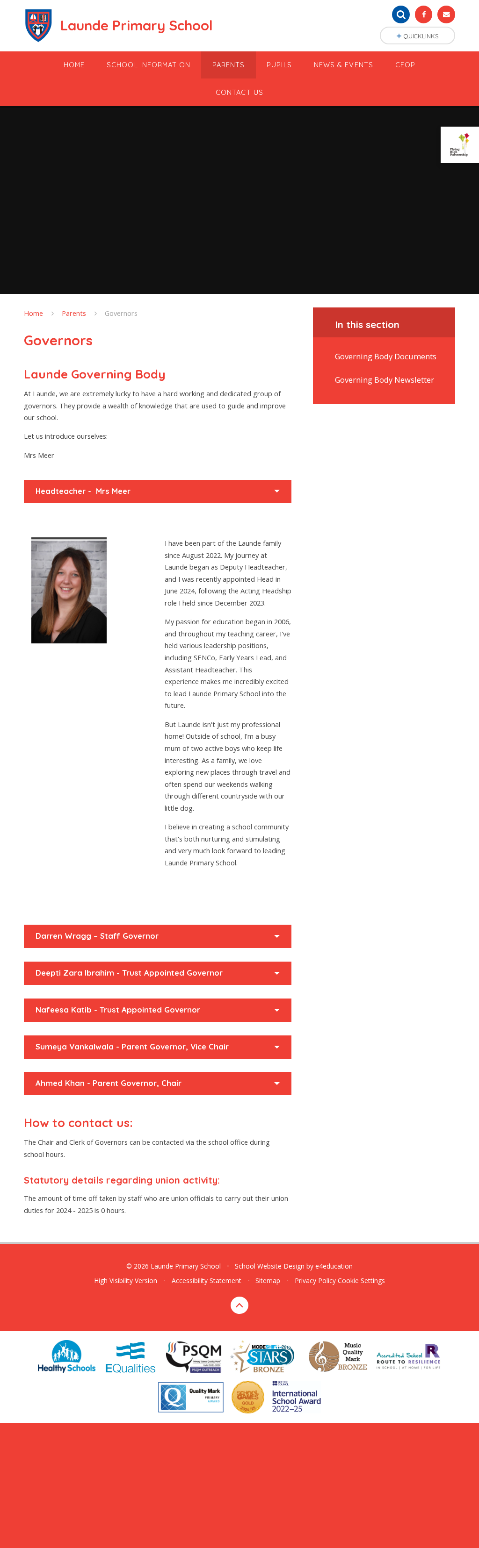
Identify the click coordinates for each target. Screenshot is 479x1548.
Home (33, 313)
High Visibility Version (125, 1280)
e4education (334, 1266)
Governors (121, 313)
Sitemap (267, 1280)
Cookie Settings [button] (361, 1280)
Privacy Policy (315, 1280)
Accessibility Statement (206, 1280)
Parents (74, 313)
